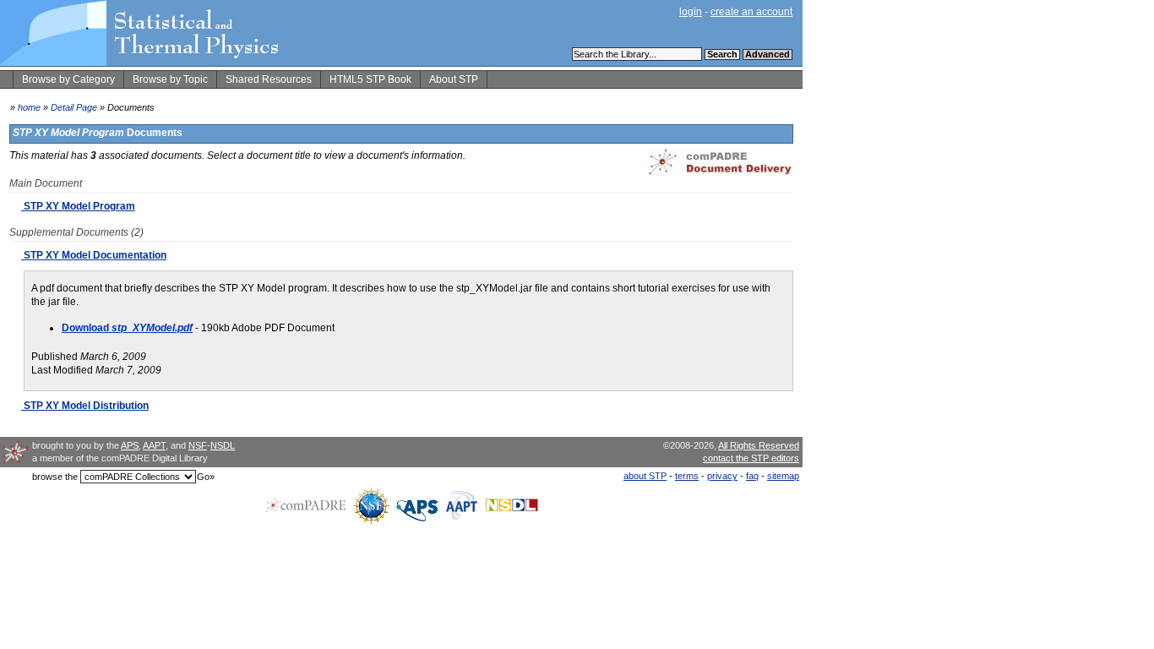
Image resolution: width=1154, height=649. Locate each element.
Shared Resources (269, 79)
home (29, 107)
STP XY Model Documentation (93, 255)
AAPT (154, 445)
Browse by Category (68, 79)
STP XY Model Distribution (85, 406)
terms (687, 476)
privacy (722, 476)
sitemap (783, 476)
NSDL (222, 445)
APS (130, 445)
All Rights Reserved (758, 445)
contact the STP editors (751, 458)
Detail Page (74, 107)
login (690, 12)
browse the (55, 477)
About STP (453, 79)
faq (752, 476)
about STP (645, 476)
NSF (197, 445)
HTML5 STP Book (370, 79)
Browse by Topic (170, 79)
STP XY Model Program (78, 206)
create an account (751, 12)
